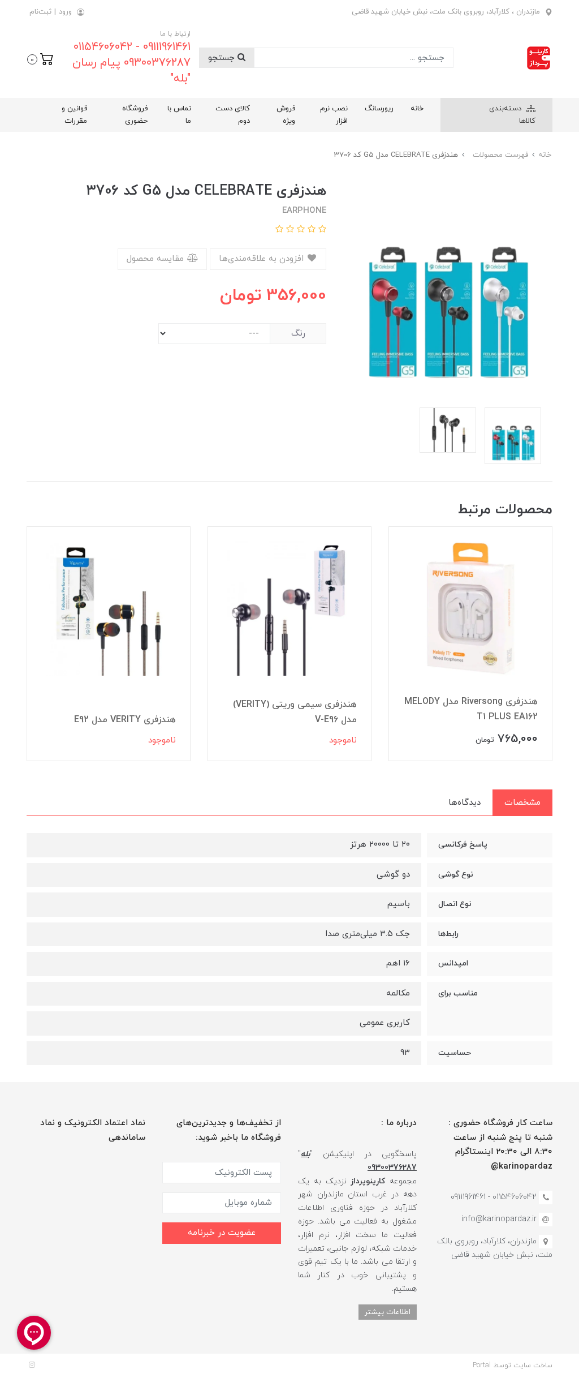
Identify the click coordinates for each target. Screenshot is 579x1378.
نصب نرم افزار (334, 115)
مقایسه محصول (157, 259)
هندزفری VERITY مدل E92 (125, 720)
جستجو (222, 58)
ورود (65, 12)
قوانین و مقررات (74, 115)
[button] (40, 58)
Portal (482, 1365)
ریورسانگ (379, 109)
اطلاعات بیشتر (388, 1312)
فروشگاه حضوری (135, 115)
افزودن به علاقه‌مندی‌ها (262, 259)
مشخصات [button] (522, 803)
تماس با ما (179, 115)
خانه (417, 109)
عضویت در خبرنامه (222, 1233)
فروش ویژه (285, 115)
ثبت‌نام (40, 12)
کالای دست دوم (232, 115)
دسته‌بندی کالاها (512, 115)
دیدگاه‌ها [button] (464, 803)
